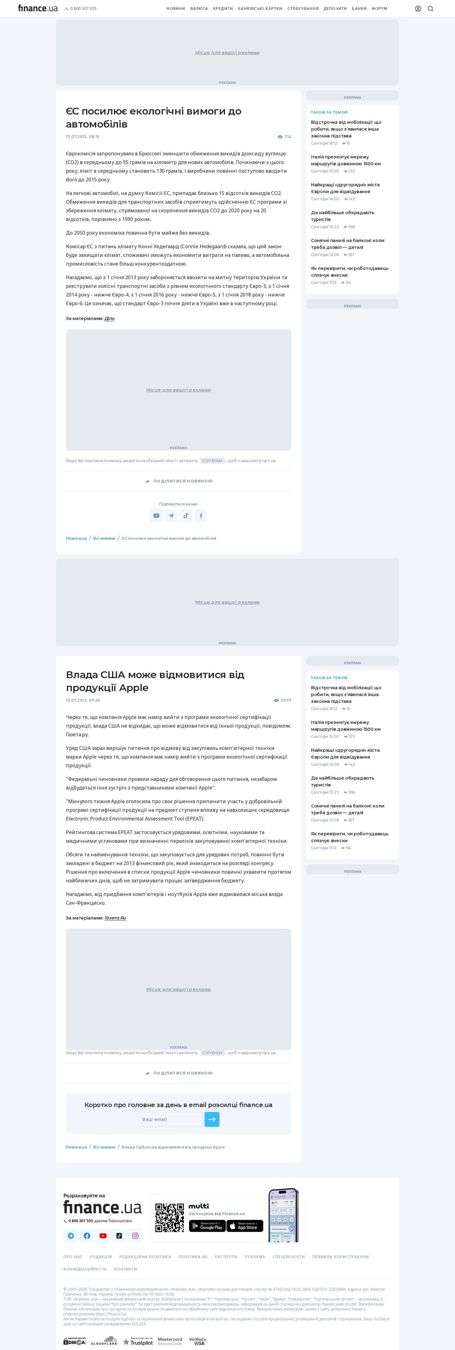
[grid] (227, 858)
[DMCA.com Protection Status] (74, 1347)
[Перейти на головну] (38, 9)
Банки (359, 8)
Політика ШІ (193, 1257)
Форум (379, 8)
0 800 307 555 (83, 9)
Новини (176, 8)
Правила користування (340, 1257)
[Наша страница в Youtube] (103, 1235)
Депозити (335, 8)
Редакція (101, 1257)
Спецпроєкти (289, 1257)
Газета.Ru (115, 918)
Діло (110, 318)
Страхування (303, 8)
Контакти (125, 1269)
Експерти (226, 1257)
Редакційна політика (145, 1257)
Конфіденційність (85, 1269)
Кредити (223, 8)
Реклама (255, 1257)
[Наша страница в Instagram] (135, 1235)
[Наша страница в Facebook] (87, 1235)
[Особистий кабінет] (418, 8)
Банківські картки (260, 8)
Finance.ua (76, 538)
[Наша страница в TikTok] (119, 1235)
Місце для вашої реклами (227, 52)
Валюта (199, 8)
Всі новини (104, 538)
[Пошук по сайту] (430, 8)
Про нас (73, 1257)
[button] (212, 1119)
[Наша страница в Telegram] (70, 1235)
